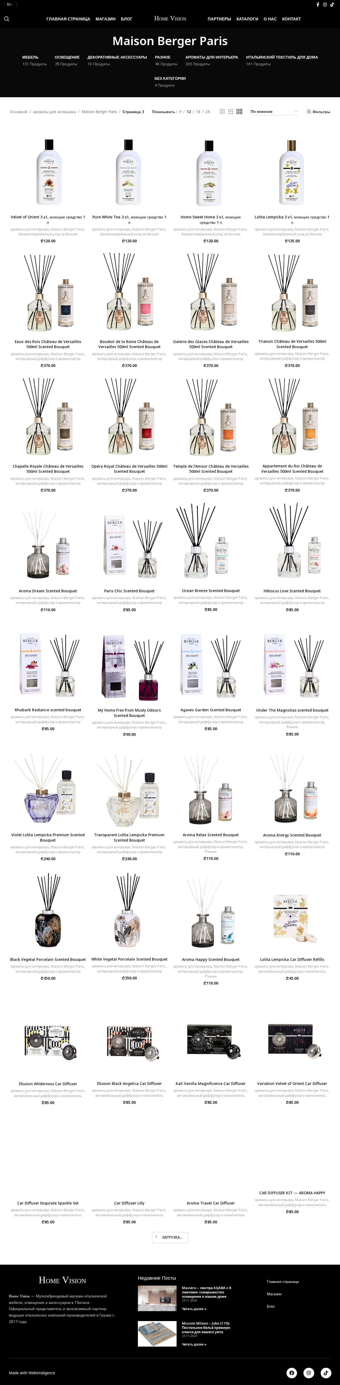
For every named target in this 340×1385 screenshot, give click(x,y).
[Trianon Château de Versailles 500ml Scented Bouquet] (292, 292)
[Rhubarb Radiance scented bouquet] (48, 661)
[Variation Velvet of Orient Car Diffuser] (292, 1034)
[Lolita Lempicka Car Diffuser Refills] (292, 910)
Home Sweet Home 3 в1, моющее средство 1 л (211, 219)
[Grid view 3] (230, 111)
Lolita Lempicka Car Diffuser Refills (292, 959)
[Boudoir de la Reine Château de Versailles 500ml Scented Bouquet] (129, 292)
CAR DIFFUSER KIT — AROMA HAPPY (292, 1192)
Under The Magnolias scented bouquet (292, 710)
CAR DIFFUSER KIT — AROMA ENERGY (129, 1310)
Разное (292, 726)
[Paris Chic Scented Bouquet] (129, 541)
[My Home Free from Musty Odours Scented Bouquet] (129, 661)
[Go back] (105, 40)
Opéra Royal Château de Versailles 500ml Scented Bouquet (129, 469)
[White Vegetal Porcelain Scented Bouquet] (129, 910)
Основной (18, 111)
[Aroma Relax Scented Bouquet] (211, 785)
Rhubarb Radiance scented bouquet (48, 709)
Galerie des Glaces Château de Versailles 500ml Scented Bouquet (211, 344)
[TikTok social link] (332, 5)
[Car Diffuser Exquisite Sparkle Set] (48, 1154)
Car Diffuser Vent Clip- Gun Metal (292, 1310)
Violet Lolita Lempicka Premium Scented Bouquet (48, 837)
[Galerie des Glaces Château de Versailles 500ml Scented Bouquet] (211, 292)
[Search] (6, 18)
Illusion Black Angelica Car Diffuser (129, 1083)
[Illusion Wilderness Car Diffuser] (48, 1034)
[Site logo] (170, 18)
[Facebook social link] (318, 5)
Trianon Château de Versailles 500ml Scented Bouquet (292, 344)
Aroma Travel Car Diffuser (211, 1203)
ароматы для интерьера (54, 111)
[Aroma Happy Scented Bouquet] (211, 910)
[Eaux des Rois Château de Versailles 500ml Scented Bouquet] (48, 292)
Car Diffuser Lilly (129, 1203)
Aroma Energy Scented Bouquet (292, 835)
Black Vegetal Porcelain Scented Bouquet (48, 959)
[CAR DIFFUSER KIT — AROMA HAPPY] (292, 1149)
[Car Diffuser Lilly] (129, 1154)
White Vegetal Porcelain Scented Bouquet (129, 959)
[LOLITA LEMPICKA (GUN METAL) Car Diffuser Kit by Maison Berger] (211, 1267)
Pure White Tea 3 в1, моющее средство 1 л (129, 219)
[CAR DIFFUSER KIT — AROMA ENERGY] (129, 1267)
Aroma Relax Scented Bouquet (211, 834)
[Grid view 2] (222, 111)
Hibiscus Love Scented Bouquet (292, 590)
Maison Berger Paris (99, 111)
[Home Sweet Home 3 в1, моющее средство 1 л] (211, 168)
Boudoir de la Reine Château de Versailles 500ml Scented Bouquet (129, 344)
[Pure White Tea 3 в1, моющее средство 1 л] (129, 168)
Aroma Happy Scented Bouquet (210, 959)
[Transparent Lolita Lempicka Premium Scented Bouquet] (129, 785)
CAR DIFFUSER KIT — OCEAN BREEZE (48, 1310)
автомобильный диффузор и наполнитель (292, 971)
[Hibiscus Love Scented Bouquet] (292, 541)
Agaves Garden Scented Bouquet (211, 709)
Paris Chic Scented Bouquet (129, 590)
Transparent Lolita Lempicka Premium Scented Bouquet (129, 837)
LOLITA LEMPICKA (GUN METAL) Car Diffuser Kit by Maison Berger (211, 1313)
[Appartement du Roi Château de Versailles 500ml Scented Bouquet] (292, 417)
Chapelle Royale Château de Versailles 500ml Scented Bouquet (48, 469)
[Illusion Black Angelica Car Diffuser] (129, 1034)
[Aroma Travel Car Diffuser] (211, 1154)
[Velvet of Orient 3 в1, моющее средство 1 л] (48, 168)
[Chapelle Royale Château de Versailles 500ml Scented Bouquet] (48, 417)
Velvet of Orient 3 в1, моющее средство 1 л (48, 219)
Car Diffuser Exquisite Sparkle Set (47, 1203)
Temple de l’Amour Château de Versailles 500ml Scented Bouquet (211, 469)
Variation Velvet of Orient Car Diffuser (292, 1083)
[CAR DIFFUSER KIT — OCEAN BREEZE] (48, 1267)
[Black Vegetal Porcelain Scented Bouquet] (48, 910)
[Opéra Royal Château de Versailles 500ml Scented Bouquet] (129, 417)
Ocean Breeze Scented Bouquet (211, 590)
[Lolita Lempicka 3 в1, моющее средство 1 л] (292, 168)
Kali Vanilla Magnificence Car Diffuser (211, 1083)
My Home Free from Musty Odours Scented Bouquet (129, 713)
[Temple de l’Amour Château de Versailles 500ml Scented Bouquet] (211, 417)
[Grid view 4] (239, 111)
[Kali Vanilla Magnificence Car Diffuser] (211, 1034)
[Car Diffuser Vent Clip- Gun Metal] (292, 1267)
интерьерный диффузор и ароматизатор (48, 358)
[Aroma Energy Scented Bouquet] (292, 785)
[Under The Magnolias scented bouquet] (292, 661)
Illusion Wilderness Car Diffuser (48, 1083)
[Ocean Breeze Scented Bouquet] (211, 541)
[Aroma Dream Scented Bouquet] (48, 541)
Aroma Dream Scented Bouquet (48, 590)
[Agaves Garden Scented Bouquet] (211, 661)
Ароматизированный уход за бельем (48, 234)
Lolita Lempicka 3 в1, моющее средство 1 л (292, 219)
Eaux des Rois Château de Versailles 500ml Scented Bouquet (48, 344)
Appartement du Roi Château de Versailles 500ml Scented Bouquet (292, 468)
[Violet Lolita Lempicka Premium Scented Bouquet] (48, 785)
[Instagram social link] (324, 5)
